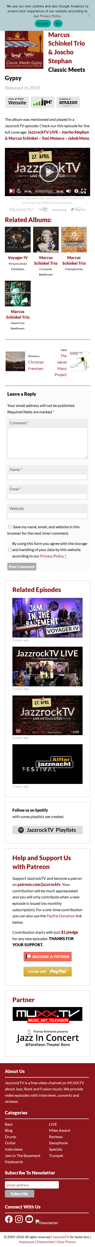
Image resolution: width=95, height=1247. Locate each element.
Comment (19, 422)
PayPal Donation (61, 915)
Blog (8, 1130)
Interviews (14, 1149)
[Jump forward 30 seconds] (19, 191)
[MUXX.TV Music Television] (47, 1025)
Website (17, 508)
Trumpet (56, 1155)
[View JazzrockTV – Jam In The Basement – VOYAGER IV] (47, 636)
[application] (47, 172)
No (58, 23)
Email (15, 488)
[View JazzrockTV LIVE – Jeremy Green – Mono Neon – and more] (47, 685)
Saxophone (58, 1142)
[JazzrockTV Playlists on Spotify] (47, 836)
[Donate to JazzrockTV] (78, 209)
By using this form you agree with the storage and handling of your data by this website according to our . (49, 549)
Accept (42, 23)
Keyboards (14, 1161)
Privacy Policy (51, 556)
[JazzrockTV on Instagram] (20, 1222)
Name (16, 469)
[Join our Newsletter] (48, 1222)
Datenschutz (46, 1242)
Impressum (27, 1242)
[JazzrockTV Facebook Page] (9, 1222)
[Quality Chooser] (76, 191)
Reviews (56, 1136)
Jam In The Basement (22, 1155)
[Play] (47, 172)
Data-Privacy (66, 1242)
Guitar (10, 1142)
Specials (55, 1149)
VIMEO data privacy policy (56, 202)
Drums (10, 1136)
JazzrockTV (61, 1237)
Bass (9, 1124)
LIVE (53, 1124)
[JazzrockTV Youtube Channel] (30, 1222)
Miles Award (59, 1130)
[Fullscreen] (83, 191)
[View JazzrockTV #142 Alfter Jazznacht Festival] (47, 782)
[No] (88, 15)
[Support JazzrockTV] (59, 209)
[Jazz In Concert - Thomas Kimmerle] (47, 1049)
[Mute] (68, 191)
